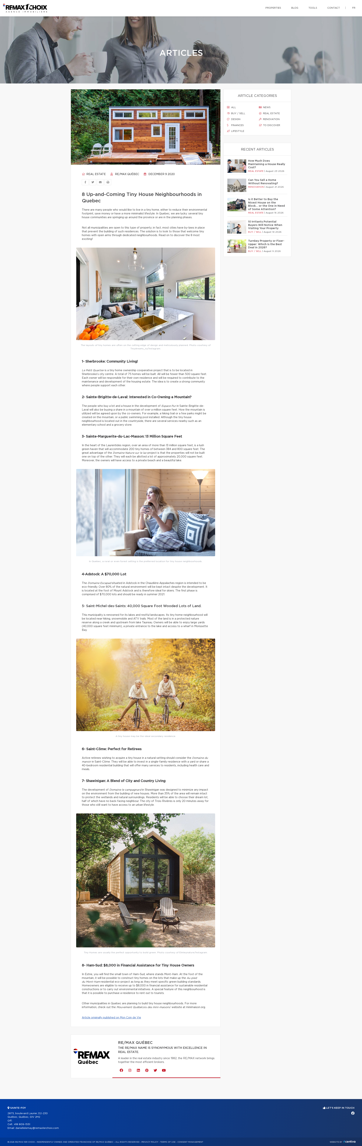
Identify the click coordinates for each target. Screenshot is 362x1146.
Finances (237, 125)
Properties (273, 8)
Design (235, 119)
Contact (333, 8)
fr (353, 8)
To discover (271, 125)
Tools (312, 8)
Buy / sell (237, 113)
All (233, 107)
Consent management (190, 1142)
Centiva (350, 1141)
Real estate (96, 174)
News (266, 107)
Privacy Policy (149, 1142)
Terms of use (168, 1142)
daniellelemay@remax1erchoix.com (37, 1128)
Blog (294, 8)
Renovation (271, 119)
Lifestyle (237, 131)
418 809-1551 (22, 1124)
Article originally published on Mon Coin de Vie (111, 1017)
